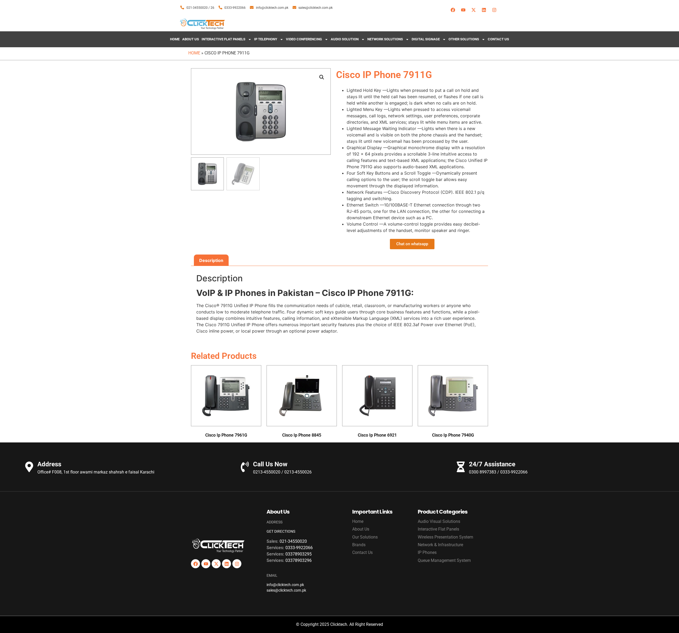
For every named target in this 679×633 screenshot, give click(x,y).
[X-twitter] (473, 9)
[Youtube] (463, 9)
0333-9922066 (299, 547)
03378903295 (298, 554)
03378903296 (298, 560)
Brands (358, 544)
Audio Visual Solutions (439, 521)
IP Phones (427, 552)
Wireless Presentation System (445, 537)
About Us (190, 39)
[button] (322, 77)
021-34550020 (293, 541)
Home (175, 39)
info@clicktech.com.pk (285, 585)
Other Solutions (464, 39)
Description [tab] (211, 260)
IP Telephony (265, 39)
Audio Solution (345, 39)
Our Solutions (365, 537)
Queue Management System (444, 560)
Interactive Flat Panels (223, 39)
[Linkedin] (483, 9)
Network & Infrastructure (440, 544)
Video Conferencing (304, 39)
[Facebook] (452, 9)
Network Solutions (385, 39)
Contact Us (498, 39)
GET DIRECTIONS (281, 531)
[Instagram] (494, 9)
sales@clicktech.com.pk (286, 590)
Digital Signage (426, 39)
